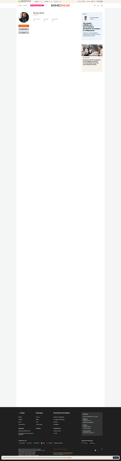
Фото (37, 421)
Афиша (20, 417)
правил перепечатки (67, 454)
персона (85, 14)
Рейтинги (55, 421)
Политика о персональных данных (60, 449)
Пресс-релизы (21, 424)
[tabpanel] (92, 26)
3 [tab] (92, 38)
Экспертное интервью (61, 413)
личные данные (23, 25)
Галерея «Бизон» (57, 430)
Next (101, 38)
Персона (20, 419)
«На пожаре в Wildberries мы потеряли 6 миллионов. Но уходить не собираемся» (91, 26)
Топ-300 (55, 433)
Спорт (22, 413)
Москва (88, 1)
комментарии (24, 29)
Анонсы (38, 417)
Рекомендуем (86, 57)
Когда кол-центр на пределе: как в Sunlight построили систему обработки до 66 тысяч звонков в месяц (92, 62)
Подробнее (68, 457)
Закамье (25, 5)
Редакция (21, 428)
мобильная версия (58, 443)
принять (116, 457)
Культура (39, 413)
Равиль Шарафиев (94, 17)
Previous (83, 38)
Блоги (19, 421)
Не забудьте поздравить (59, 419)
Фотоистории (39, 424)
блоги (23, 32)
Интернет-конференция (58, 417)
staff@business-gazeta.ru (88, 432)
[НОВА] (37, 5)
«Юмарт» (92, 19)
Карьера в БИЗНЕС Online (24, 430)
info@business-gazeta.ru (88, 422)
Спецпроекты (57, 428)
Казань (79, 1)
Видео (37, 419)
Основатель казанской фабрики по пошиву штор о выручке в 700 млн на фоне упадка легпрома (91, 34)
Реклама (38, 428)
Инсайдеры (56, 424)
